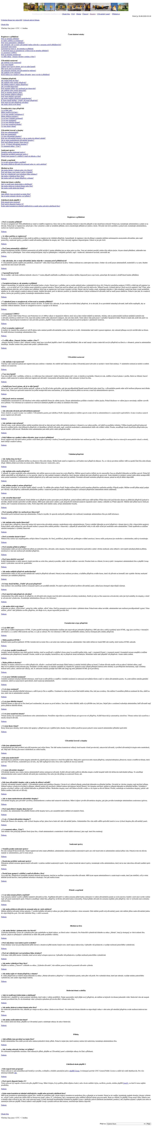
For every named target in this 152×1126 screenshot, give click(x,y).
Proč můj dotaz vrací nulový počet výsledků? (17, 172)
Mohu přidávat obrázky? (9, 116)
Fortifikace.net (37, 14)
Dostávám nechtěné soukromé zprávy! (14, 154)
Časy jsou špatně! (7, 65)
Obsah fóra (66, 14)
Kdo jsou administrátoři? (9, 132)
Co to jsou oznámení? (8, 120)
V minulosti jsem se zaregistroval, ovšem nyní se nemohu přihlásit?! (25, 51)
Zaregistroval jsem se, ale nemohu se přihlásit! (17, 49)
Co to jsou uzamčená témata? (11, 124)
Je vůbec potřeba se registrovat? (12, 41)
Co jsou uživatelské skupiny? (11, 136)
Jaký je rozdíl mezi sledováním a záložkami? (16, 184)
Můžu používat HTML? (9, 112)
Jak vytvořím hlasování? (9, 86)
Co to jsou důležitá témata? (10, 122)
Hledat (78, 14)
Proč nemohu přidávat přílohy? (12, 94)
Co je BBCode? (6, 110)
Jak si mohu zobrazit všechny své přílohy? (16, 196)
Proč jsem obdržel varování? (11, 96)
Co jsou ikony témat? (8, 126)
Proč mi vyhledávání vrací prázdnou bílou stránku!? (19, 174)
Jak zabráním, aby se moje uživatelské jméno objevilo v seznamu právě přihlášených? (31, 45)
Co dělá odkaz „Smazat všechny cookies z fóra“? (18, 57)
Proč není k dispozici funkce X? (12, 204)
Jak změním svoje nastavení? (11, 63)
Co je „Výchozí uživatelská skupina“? (14, 144)
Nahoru (3, 232)
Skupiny (93, 14)
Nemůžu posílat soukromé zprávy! (13, 152)
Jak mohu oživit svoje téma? (11, 104)
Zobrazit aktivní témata (31, 20)
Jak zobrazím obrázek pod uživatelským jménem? (18, 70)
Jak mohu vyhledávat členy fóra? (12, 176)
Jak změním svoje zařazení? (11, 72)
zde (15, 1073)
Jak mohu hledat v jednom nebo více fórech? (16, 170)
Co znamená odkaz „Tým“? (11, 146)
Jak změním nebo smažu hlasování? (13, 90)
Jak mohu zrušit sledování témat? (12, 188)
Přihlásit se (116, 14)
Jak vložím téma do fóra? (10, 80)
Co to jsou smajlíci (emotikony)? (12, 114)
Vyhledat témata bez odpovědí (11, 20)
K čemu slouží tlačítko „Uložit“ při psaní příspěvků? (19, 100)
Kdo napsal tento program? (10, 202)
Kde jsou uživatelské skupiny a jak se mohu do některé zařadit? (23, 138)
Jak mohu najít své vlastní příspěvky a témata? (17, 178)
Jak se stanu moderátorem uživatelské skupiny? (17, 140)
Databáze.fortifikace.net (52, 14)
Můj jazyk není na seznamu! (11, 69)
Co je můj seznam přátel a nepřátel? (13, 162)
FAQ (73, 14)
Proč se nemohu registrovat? (11, 55)
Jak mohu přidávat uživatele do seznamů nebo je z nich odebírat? (24, 164)
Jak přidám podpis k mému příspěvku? (14, 84)
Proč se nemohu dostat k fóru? (11, 92)
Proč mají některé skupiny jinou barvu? (15, 142)
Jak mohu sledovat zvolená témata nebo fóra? (17, 186)
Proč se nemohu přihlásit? (10, 39)
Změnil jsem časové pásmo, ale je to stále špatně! (18, 67)
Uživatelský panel (103, 14)
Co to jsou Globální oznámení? (12, 118)
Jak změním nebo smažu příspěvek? (13, 82)
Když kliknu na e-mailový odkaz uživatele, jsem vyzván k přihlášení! (25, 74)
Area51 (125, 1083)
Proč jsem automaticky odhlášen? (12, 43)
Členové (85, 14)
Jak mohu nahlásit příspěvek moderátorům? (16, 98)
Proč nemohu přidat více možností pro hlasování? (18, 88)
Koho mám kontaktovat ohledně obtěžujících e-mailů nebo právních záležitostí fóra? (30, 206)
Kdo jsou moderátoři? (8, 134)
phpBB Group (74, 1071)
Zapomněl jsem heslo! (9, 47)
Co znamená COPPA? (9, 53)
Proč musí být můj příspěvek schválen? (14, 102)
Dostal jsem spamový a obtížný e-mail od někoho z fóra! (21, 156)
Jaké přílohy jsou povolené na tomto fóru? (16, 194)
